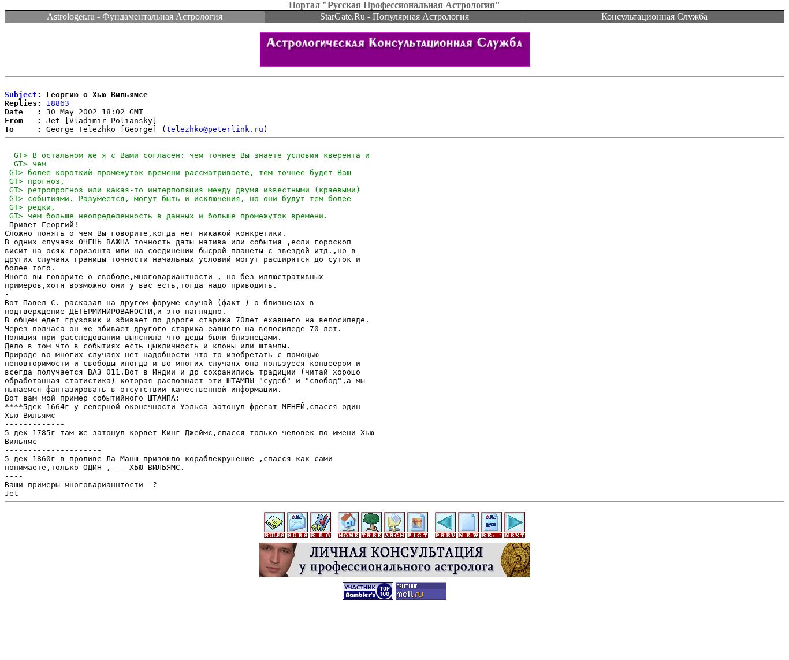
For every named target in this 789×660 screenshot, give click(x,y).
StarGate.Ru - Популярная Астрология (394, 16)
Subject (21, 94)
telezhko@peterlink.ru (214, 129)
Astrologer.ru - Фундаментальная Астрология (134, 16)
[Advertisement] (394, 634)
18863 (57, 103)
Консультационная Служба (654, 16)
